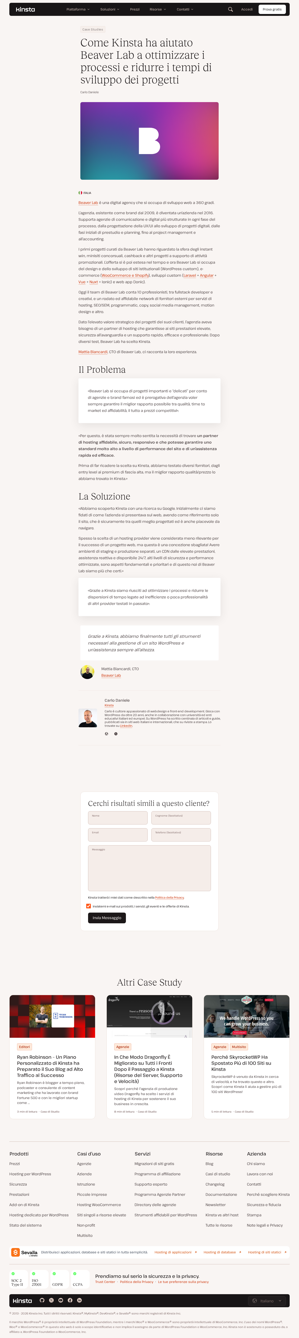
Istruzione (86, 1184)
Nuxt (93, 281)
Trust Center (105, 1281)
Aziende (84, 1173)
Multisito (85, 1235)
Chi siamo (256, 1163)
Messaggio (98, 849)
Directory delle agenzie (155, 1204)
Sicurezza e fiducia (264, 1204)
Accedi (247, 9)
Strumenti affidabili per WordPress (166, 1214)
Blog (209, 1163)
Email (95, 832)
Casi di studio (218, 1173)
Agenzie (84, 1163)
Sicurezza (18, 1184)
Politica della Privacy (169, 897)
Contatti (254, 1184)
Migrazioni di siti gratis (154, 1163)
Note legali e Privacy (265, 1225)
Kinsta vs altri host (222, 1214)
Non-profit (86, 1225)
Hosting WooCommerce (99, 1204)
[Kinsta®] (25, 9)
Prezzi (14, 1163)
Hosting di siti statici (264, 1252)
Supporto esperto (151, 1184)
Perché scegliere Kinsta (268, 1194)
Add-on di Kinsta (24, 1204)
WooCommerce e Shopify (125, 275)
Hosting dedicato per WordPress (39, 1214)
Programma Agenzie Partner (160, 1194)
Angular (207, 275)
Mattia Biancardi (92, 351)
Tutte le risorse (219, 1225)
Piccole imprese (92, 1194)
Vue (81, 281)
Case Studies (92, 29)
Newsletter (216, 1204)
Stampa (254, 1214)
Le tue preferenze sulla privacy (183, 1281)
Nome (96, 815)
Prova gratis (272, 9)
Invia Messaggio (107, 917)
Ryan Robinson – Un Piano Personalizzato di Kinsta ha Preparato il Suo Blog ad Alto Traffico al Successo (50, 1066)
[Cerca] (230, 9)
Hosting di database (220, 1252)
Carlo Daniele (89, 92)
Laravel (190, 275)
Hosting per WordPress (30, 1173)
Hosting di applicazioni (173, 1252)
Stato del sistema (25, 1225)
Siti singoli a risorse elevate (101, 1214)
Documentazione (221, 1194)
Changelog (215, 1184)
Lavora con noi (260, 1173)
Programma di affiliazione (158, 1173)
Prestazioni (19, 1194)
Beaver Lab (88, 202)
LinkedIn (126, 726)
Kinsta (109, 705)
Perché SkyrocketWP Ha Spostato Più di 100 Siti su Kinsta (241, 1063)
